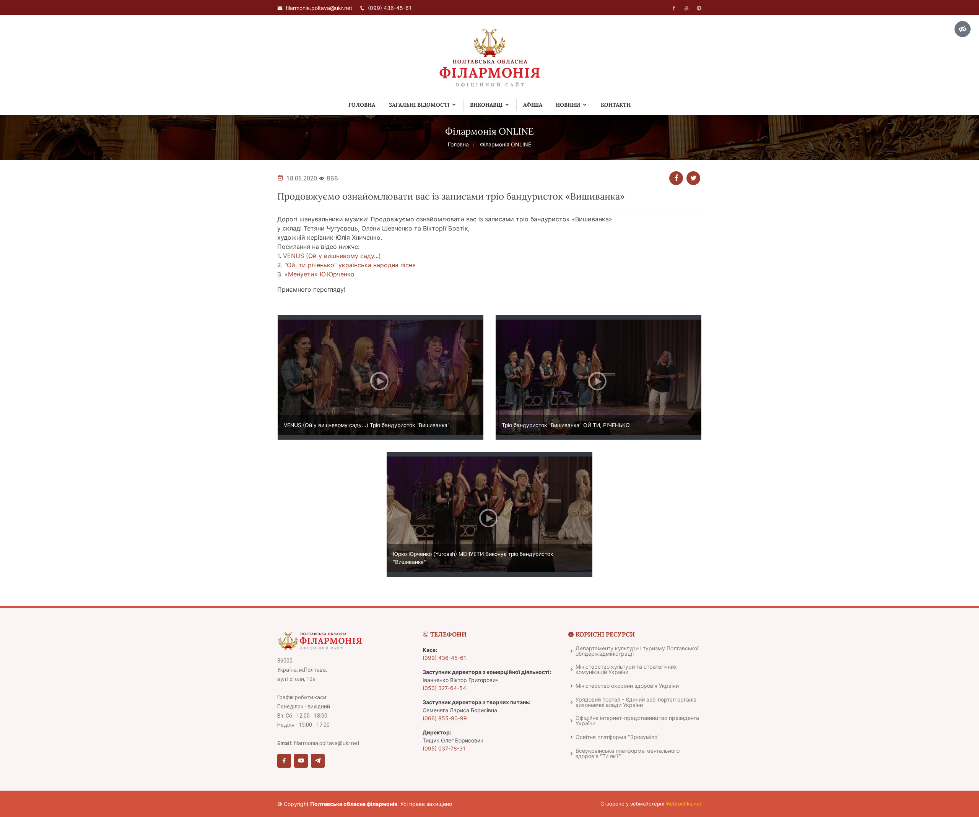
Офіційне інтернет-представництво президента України (637, 720)
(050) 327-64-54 (444, 688)
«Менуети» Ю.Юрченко (320, 274)
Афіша (532, 104)
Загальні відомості (419, 104)
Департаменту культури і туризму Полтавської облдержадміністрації (637, 651)
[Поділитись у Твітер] (693, 178)
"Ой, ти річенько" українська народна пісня (350, 265)
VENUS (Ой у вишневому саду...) (332, 256)
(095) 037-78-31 (444, 748)
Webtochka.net (684, 804)
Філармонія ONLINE (505, 144)
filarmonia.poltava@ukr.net (319, 8)
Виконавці (486, 104)
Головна (361, 104)
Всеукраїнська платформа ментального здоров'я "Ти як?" (628, 753)
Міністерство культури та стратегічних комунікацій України (626, 669)
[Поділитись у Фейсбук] (676, 178)
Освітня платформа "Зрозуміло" (618, 737)
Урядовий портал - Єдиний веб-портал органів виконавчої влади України (636, 702)
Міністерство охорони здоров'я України (627, 686)
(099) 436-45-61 (389, 8)
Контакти (616, 104)
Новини (568, 104)
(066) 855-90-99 (445, 718)
